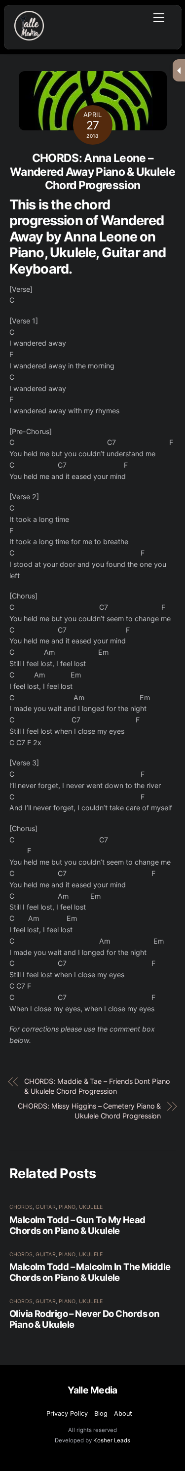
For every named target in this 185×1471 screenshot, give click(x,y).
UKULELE (91, 1207)
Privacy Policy (67, 1413)
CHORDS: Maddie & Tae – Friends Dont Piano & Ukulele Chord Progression (97, 1086)
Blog (101, 1413)
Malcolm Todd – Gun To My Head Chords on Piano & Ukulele (77, 1225)
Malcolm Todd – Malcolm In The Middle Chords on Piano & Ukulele (90, 1272)
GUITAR (45, 1207)
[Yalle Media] (29, 36)
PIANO (67, 1207)
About (123, 1413)
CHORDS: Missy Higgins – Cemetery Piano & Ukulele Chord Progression (89, 1111)
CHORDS (21, 1207)
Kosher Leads (111, 1440)
